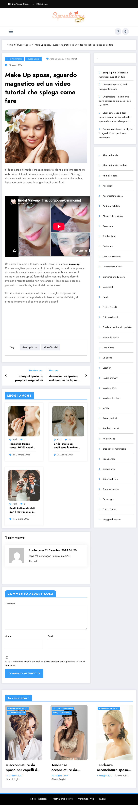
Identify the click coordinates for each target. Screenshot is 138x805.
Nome (8, 636)
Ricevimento (109, 469)
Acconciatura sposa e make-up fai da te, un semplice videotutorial (64, 378)
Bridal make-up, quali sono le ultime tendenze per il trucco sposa (66, 446)
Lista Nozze (108, 347)
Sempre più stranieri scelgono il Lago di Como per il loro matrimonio (116, 133)
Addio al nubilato (111, 206)
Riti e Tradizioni (110, 479)
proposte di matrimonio (114, 448)
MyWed (106, 408)
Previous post (36, 370)
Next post (54, 370)
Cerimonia (108, 246)
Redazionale (109, 458)
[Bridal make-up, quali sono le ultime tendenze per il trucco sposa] (68, 421)
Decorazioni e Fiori (112, 266)
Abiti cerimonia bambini (115, 165)
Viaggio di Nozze (111, 519)
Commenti (10, 603)
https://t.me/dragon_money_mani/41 (50, 556)
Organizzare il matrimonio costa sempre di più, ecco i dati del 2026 (115, 101)
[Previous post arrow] (6, 375)
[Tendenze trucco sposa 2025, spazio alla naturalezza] (24, 421)
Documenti (108, 287)
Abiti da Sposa (110, 175)
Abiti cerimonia (110, 155)
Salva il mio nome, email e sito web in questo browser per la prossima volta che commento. (45, 663)
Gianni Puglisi (13, 779)
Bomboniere (109, 236)
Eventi (106, 297)
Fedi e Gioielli (110, 307)
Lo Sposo (107, 357)
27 (25, 439)
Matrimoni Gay (110, 377)
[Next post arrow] (86, 375)
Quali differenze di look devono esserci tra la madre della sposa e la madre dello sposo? (115, 117)
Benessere (108, 226)
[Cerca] (118, 31)
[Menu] (11, 31)
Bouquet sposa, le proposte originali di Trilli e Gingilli (29, 378)
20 (69, 439)
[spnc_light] (125, 31)
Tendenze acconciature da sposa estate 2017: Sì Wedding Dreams (22, 768)
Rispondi (33, 561)
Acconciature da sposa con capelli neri (111, 768)
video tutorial (71, 58)
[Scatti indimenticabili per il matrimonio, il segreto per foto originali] (24, 485)
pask (15, 439)
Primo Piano (109, 438)
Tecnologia (108, 499)
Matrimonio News (111, 398)
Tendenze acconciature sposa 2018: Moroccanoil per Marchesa (66, 768)
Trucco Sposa (33, 58)
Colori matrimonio (112, 256)
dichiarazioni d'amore (114, 276)
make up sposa (56, 58)
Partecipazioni (110, 418)
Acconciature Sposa (113, 195)
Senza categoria (111, 489)
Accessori (108, 185)
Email (50, 636)
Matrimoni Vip (110, 388)
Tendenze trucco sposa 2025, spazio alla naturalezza (21, 446)
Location (107, 367)
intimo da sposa (111, 337)
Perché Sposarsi (111, 428)
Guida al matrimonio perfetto (117, 327)
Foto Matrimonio (14, 58)
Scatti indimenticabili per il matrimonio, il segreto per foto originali (22, 510)
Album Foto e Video (113, 216)
